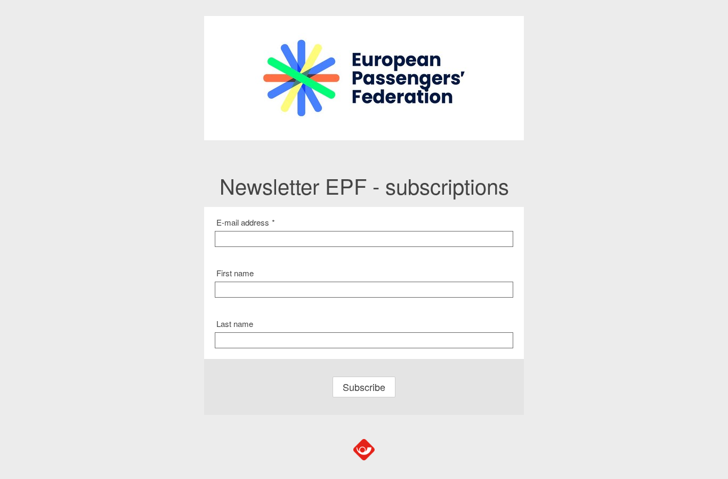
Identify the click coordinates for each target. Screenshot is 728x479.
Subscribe (364, 387)
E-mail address (245, 222)
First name (235, 272)
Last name (234, 323)
